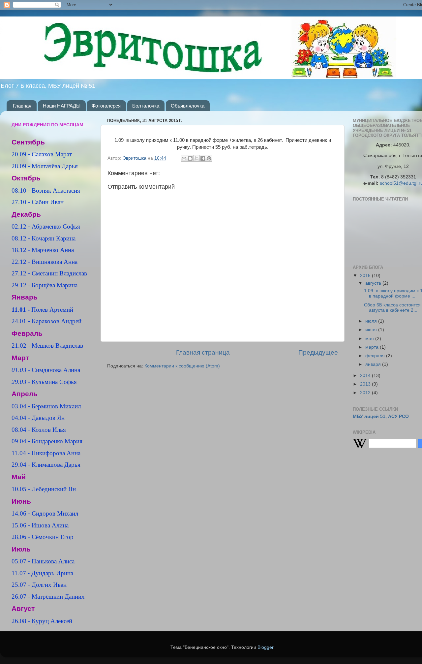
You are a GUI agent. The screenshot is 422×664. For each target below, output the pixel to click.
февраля (375, 355)
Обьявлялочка (187, 106)
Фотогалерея (106, 106)
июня (371, 329)
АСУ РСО (398, 416)
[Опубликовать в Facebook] (202, 158)
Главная (22, 106)
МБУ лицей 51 (369, 416)
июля (371, 321)
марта (372, 347)
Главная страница (203, 352)
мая (370, 338)
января (373, 364)
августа (373, 283)
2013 (366, 384)
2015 (366, 275)
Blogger (265, 647)
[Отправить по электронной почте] (184, 158)
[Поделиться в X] (196, 158)
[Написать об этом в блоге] (190, 158)
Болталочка (145, 106)
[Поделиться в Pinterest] (209, 158)
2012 (366, 392)
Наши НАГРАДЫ (61, 106)
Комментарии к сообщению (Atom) (182, 366)
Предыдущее (318, 352)
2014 (366, 375)
